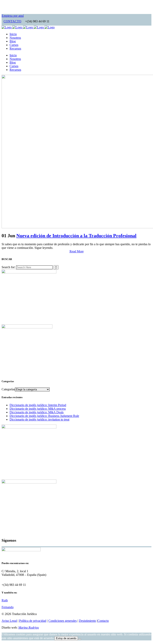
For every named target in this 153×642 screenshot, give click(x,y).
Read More (77, 251)
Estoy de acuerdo (66, 638)
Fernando (8, 607)
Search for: (8, 267)
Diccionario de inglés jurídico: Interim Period (38, 405)
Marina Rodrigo (28, 627)
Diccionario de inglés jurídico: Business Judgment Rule (44, 416)
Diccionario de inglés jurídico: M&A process (38, 408)
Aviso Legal (9, 620)
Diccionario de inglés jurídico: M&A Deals (37, 412)
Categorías (8, 389)
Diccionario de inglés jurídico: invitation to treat (39, 419)
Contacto (103, 620)
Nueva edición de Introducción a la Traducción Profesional (76, 235)
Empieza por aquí (13, 15)
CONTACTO (12, 21)
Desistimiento (87, 620)
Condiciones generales (62, 620)
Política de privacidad (32, 620)
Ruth (5, 600)
